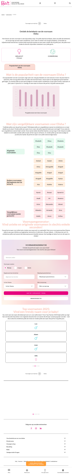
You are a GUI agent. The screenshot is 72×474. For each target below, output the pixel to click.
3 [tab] (36, 414)
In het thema (7, 282)
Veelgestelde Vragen (12, 452)
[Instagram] (36, 428)
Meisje (9, 268)
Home (3, 14)
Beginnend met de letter (11, 273)
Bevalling (9, 447)
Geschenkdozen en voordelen (15, 438)
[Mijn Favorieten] (55, 3)
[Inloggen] (40, 3)
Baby (7, 449)
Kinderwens (10, 441)
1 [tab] (33, 414)
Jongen (19, 268)
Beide (29, 268)
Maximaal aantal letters (44, 273)
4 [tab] (38, 414)
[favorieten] (39, 23)
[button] (9, 470)
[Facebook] (31, 428)
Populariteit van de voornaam (19, 66)
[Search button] (70, 3)
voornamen (9, 14)
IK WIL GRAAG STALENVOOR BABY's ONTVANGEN (36, 463)
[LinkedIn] (40, 428)
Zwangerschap (10, 444)
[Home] (13, 3)
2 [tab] (35, 414)
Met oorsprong (41, 282)
